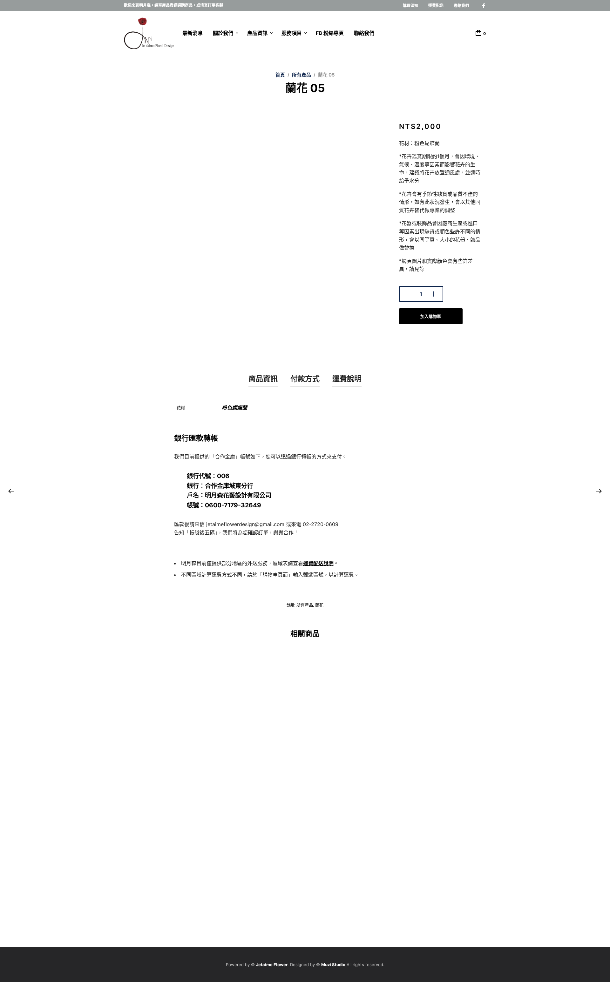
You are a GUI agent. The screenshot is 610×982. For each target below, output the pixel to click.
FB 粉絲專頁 (330, 33)
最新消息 (192, 33)
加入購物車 (430, 316)
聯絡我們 (461, 5)
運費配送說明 (318, 563)
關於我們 (223, 33)
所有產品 (301, 75)
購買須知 (410, 5)
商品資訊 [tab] (263, 378)
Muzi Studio (333, 964)
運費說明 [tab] (347, 378)
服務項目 (291, 33)
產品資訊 (257, 33)
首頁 (280, 75)
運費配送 (436, 5)
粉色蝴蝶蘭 (234, 407)
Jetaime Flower (272, 964)
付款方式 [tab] (305, 378)
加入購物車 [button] (134, 762)
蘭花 (319, 604)
